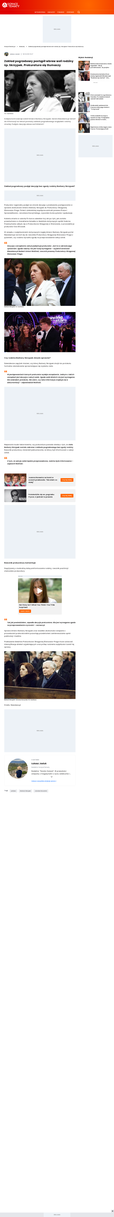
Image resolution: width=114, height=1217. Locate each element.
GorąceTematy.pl (9, 46)
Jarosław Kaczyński (41, 791)
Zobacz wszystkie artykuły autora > (44, 781)
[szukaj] (79, 12)
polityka (13, 791)
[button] (112, 1211)
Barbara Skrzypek (25, 791)
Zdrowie (70, 12)
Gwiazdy (51, 12)
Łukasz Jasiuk (15, 54)
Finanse (60, 12)
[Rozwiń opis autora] (51, 777)
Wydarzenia (40, 12)
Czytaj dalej (67, 480)
